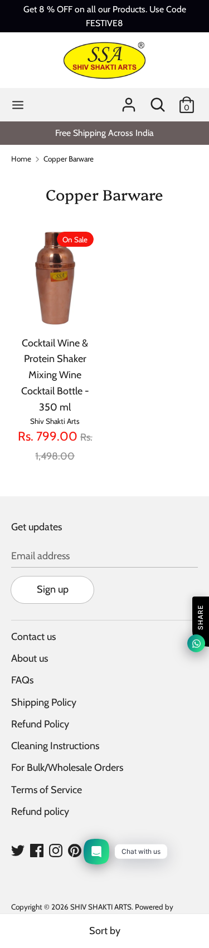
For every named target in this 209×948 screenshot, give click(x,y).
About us (29, 658)
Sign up (53, 589)
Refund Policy (40, 724)
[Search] (158, 101)
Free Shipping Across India (104, 133)
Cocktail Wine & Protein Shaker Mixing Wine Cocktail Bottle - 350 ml (55, 375)
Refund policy (40, 811)
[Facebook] (36, 850)
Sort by (104, 931)
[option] (104, 132)
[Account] (129, 101)
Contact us (33, 637)
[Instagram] (55, 850)
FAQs (22, 680)
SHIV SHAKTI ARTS (101, 906)
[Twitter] (18, 850)
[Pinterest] (74, 850)
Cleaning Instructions (55, 746)
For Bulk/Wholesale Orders (67, 767)
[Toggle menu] (18, 105)
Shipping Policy (43, 702)
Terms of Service (46, 790)
